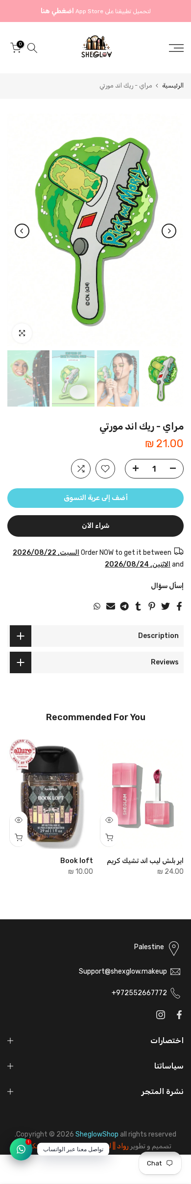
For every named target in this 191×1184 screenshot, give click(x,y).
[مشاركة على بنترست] (151, 606)
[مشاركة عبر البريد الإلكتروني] (110, 606)
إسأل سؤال (167, 586)
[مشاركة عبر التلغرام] (124, 606)
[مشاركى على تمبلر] (138, 606)
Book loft (76, 860)
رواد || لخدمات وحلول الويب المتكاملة (74, 1146)
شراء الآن (95, 526)
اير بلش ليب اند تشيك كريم (145, 860)
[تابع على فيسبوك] (179, 1015)
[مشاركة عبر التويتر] (165, 606)
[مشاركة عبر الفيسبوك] (179, 606)
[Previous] (169, 231)
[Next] (22, 231)
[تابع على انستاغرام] (160, 1015)
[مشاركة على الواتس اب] (97, 606)
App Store (89, 11)
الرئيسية (173, 85)
